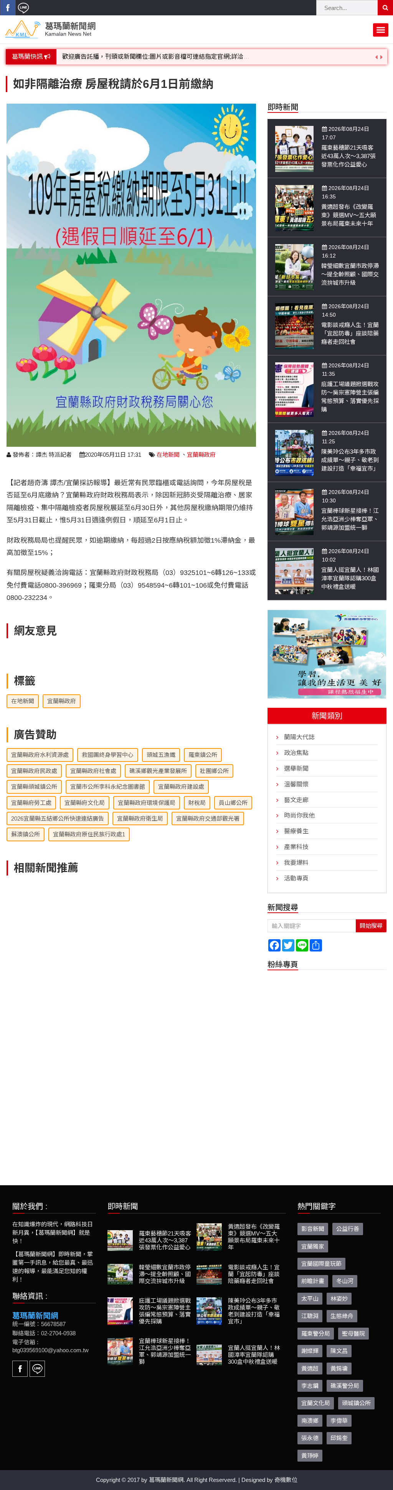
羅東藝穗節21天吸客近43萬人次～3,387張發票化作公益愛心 (348, 156)
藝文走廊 (296, 799)
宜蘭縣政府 (201, 454)
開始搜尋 (371, 925)
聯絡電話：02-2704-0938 (44, 1333)
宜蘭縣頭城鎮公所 (34, 786)
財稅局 (197, 803)
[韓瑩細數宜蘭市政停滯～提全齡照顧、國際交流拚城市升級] (294, 266)
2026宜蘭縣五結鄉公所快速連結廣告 (57, 818)
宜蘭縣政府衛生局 (140, 818)
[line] (23, 7)
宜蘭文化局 (315, 1403)
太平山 (310, 1298)
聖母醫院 (353, 1333)
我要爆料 (296, 862)
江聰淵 (310, 1316)
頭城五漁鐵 (161, 755)
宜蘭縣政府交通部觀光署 (207, 818)
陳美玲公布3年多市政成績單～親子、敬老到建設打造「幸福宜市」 (350, 460)
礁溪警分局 (344, 1385)
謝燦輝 (310, 1350)
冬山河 (344, 1281)
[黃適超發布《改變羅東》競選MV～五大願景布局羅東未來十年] (294, 207)
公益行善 (347, 1228)
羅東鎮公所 (202, 755)
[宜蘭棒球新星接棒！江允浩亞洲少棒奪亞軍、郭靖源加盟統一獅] (294, 511)
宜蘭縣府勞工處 (31, 803)
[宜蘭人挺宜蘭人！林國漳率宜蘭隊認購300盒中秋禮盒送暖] (294, 570)
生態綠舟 (341, 1316)
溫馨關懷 (296, 784)
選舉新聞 (296, 768)
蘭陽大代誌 (299, 736)
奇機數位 (285, 1479)
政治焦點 (296, 752)
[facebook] (7, 7)
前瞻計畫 (312, 1281)
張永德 (310, 1437)
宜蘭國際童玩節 (321, 1263)
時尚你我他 (299, 815)
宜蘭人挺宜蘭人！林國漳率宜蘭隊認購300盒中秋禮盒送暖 (350, 578)
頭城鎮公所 (356, 1403)
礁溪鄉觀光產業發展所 (158, 771)
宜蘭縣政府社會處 (93, 771)
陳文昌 (339, 1350)
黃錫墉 (339, 1368)
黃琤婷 (310, 1455)
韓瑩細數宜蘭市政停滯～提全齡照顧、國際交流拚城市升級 (350, 274)
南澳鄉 (310, 1420)
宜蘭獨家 (312, 1246)
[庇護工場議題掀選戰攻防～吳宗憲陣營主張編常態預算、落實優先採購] (294, 389)
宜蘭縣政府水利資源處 (40, 755)
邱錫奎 (339, 1437)
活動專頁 (296, 878)
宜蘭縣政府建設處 (181, 786)
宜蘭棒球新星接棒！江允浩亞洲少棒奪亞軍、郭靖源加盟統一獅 (350, 519)
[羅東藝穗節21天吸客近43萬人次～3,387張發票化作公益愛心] (294, 148)
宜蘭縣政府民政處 (34, 771)
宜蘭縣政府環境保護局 (146, 803)
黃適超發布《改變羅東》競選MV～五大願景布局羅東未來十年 (348, 215)
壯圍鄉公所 (214, 771)
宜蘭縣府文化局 (84, 803)
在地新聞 (168, 454)
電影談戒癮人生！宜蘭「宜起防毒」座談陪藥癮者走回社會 (350, 333)
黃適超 (310, 1368)
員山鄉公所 (233, 803)
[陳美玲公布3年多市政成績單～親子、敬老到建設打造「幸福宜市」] (294, 452)
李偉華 (339, 1420)
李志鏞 (310, 1385)
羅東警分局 (315, 1333)
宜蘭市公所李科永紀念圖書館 (107, 786)
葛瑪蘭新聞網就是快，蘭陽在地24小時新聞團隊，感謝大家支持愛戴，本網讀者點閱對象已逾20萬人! (198, 56)
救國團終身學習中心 (108, 755)
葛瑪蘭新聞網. (167, 1479)
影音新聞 (312, 1228)
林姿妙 (339, 1298)
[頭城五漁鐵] (327, 654)
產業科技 (296, 846)
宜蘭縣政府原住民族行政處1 (89, 834)
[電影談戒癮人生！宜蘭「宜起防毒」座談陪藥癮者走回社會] (294, 325)
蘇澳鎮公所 (25, 834)
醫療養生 (296, 831)
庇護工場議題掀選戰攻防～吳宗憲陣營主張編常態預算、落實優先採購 (165, 1310)
